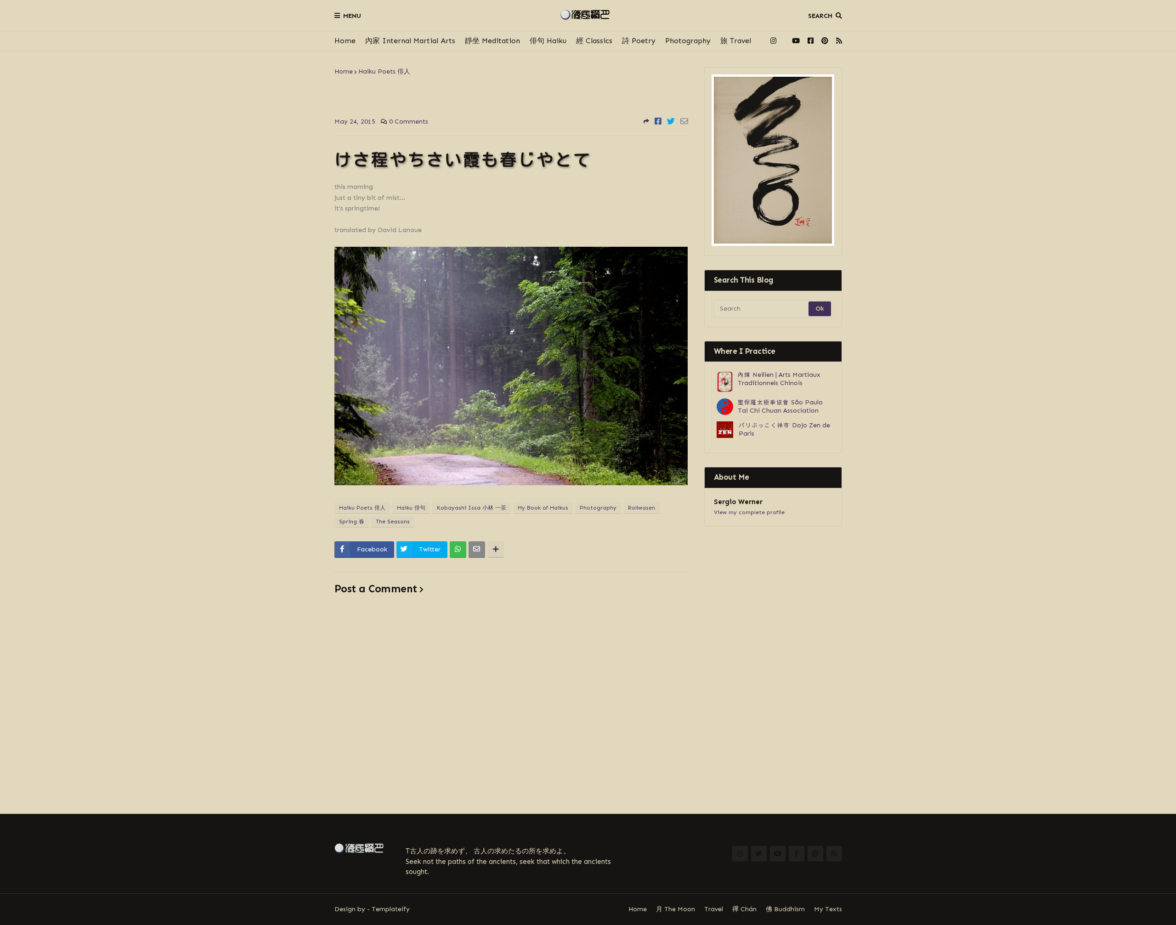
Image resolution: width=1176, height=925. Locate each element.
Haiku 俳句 (411, 508)
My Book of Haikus (543, 508)
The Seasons (393, 521)
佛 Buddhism (785, 909)
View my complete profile (749, 512)
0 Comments (408, 121)
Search (820, 16)
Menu (352, 16)
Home (345, 40)
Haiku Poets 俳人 (384, 71)
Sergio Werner (738, 502)
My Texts (828, 909)
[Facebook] (658, 121)
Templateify (391, 909)
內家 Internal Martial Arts (410, 40)
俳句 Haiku (548, 40)
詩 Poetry (639, 40)
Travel (713, 909)
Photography (688, 40)
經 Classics (594, 40)
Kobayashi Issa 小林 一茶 (471, 508)
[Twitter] (671, 121)
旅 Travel (735, 40)
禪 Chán (744, 909)
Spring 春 (351, 521)
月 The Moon (675, 909)
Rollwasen (641, 508)
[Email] (684, 121)
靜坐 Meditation (492, 40)
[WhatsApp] (458, 549)
